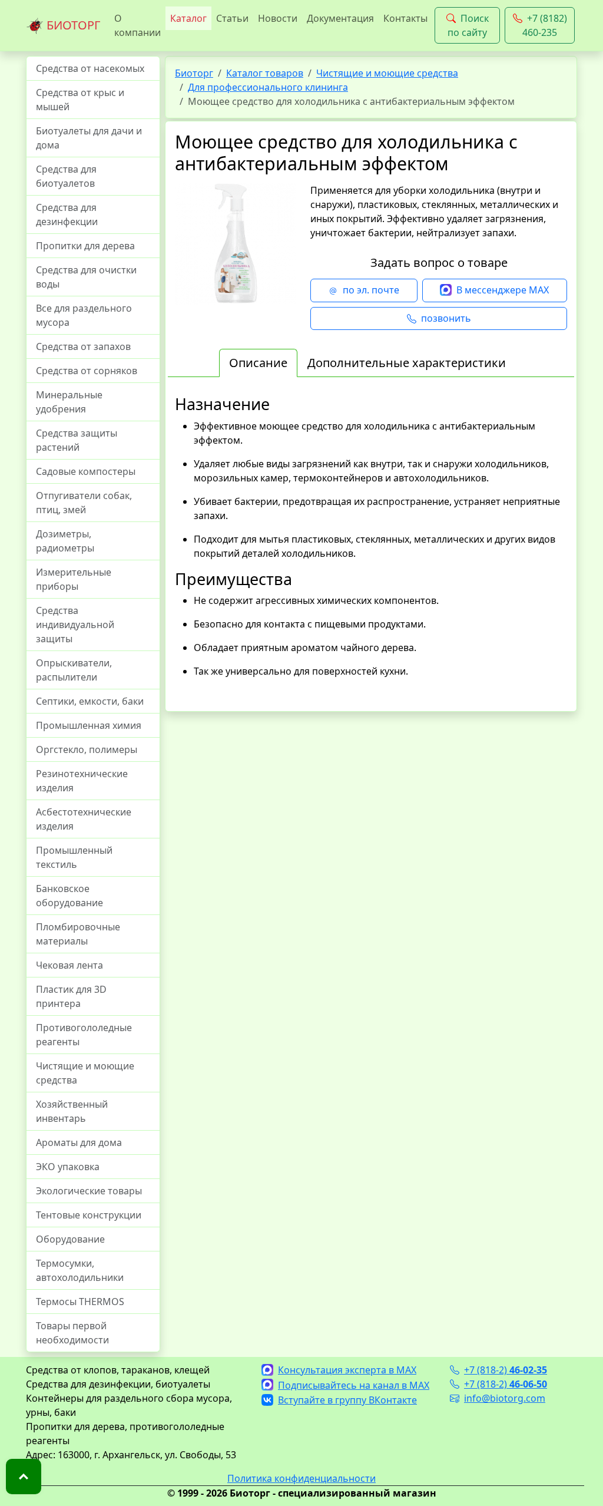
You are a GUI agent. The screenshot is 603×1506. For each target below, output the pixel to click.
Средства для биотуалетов (66, 176)
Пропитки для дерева (85, 245)
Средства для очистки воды (86, 276)
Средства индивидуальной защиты (75, 624)
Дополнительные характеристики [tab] (406, 363)
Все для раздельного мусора (84, 315)
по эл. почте (371, 289)
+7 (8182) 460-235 (544, 25)
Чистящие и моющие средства (85, 1072)
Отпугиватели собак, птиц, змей (84, 502)
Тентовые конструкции (88, 1214)
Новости (277, 18)
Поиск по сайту (468, 25)
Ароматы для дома (79, 1142)
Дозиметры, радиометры (65, 540)
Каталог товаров (264, 73)
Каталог (188, 18)
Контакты (405, 18)
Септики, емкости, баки (90, 701)
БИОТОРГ (72, 25)
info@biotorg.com (504, 1398)
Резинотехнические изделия (82, 780)
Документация (340, 18)
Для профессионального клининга (268, 87)
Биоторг (194, 73)
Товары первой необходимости (72, 1332)
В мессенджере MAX (502, 289)
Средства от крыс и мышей (80, 99)
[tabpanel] (371, 548)
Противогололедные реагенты (84, 1034)
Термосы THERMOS (80, 1301)
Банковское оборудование (69, 895)
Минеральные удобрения (69, 401)
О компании (137, 25)
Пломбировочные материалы (78, 933)
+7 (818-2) (505, 1369)
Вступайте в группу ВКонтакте (347, 1399)
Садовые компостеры (85, 471)
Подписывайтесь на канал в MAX (353, 1385)
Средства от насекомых (90, 68)
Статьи (232, 18)
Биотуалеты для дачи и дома (89, 137)
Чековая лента (69, 965)
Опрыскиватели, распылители (74, 669)
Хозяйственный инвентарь (72, 1111)
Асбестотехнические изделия (83, 819)
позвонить (446, 318)
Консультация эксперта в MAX (347, 1369)
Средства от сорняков (86, 370)
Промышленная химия (88, 725)
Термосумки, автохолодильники (80, 1270)
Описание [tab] (258, 363)
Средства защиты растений (76, 440)
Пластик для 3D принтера (71, 996)
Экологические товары (89, 1190)
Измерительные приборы (73, 579)
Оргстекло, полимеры (86, 749)
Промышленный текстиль (74, 857)
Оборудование (70, 1239)
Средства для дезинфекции (67, 214)
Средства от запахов (83, 346)
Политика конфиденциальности (301, 1478)
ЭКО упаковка (68, 1166)
